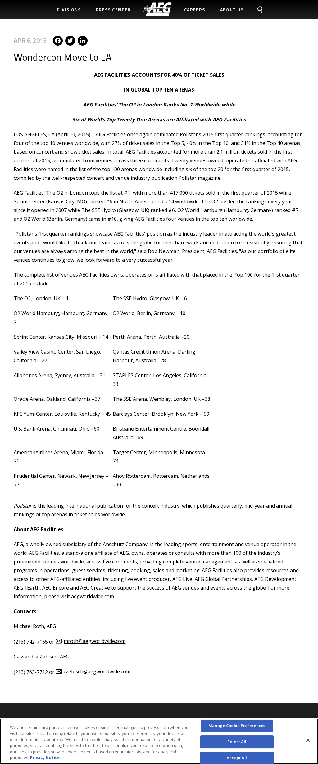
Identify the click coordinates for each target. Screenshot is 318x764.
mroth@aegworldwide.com (94, 641)
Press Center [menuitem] (113, 9)
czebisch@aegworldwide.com (97, 671)
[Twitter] (70, 40)
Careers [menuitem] (194, 9)
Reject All (236, 741)
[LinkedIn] (82, 40)
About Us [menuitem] (232, 9)
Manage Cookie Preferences (236, 726)
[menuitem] (158, 9)
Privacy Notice (45, 757)
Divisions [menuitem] (69, 9)
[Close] (308, 740)
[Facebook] (58, 40)
